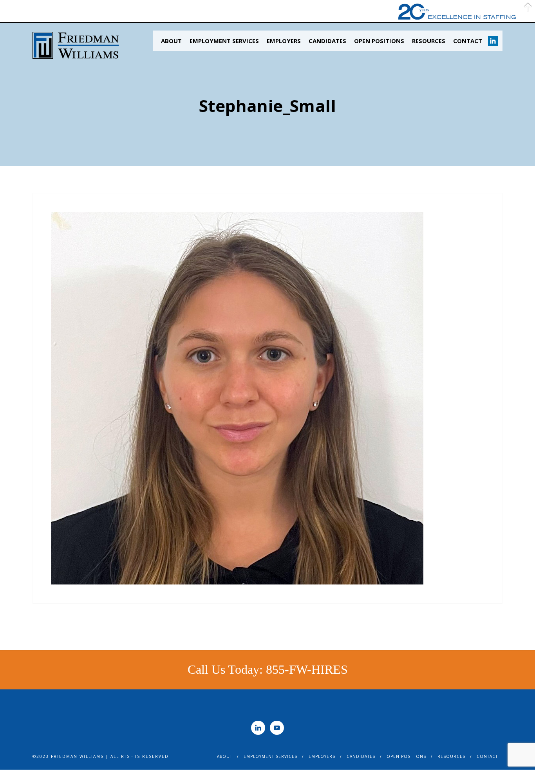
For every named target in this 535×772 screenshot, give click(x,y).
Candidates (327, 41)
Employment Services (224, 41)
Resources (428, 41)
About (171, 41)
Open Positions (379, 41)
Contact (467, 41)
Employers (284, 41)
